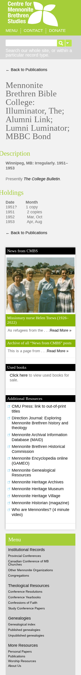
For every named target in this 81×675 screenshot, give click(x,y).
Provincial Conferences (24, 555)
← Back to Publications (26, 69)
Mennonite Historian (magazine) (40, 503)
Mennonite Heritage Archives (37, 482)
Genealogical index (21, 624)
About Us (14, 665)
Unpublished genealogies (26, 635)
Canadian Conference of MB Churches (28, 563)
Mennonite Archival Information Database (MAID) (39, 437)
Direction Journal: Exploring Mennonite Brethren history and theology (40, 423)
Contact (33, 30)
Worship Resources (22, 661)
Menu (12, 30)
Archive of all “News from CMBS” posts (39, 343)
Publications (16, 656)
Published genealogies (24, 629)
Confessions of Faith (22, 602)
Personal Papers (20, 651)
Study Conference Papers (26, 608)
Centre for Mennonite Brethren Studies (40, 14)
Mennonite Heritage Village (36, 496)
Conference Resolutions (25, 591)
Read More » (60, 330)
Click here (19, 375)
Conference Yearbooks (24, 597)
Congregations (18, 575)
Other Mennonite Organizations (30, 570)
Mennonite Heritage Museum (38, 489)
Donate (57, 30)
